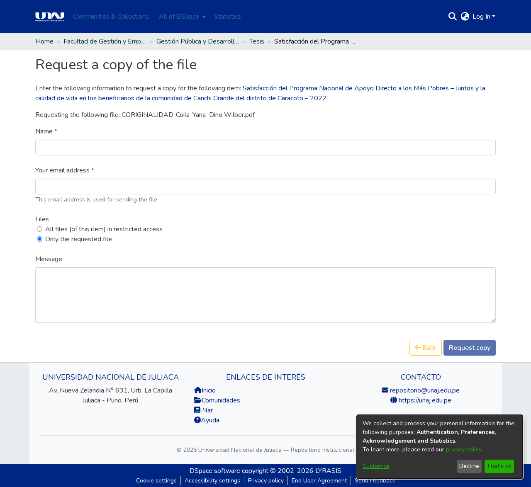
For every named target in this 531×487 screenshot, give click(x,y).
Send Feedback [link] (375, 481)
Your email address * (64, 170)
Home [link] (45, 41)
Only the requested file (78, 239)
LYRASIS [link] (328, 470)
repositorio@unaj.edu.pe (424, 390)
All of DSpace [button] (179, 16)
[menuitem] (181, 16)
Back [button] (428, 347)
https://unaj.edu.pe (424, 400)
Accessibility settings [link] (212, 481)
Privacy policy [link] (266, 481)
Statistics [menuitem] (227, 16)
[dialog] (440, 447)
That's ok (499, 466)
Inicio (209, 390)
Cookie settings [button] (156, 481)
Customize (376, 466)
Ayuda (210, 420)
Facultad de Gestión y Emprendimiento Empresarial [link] (104, 41)
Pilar (206, 410)
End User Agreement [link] (319, 481)
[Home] (49, 17)
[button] (452, 17)
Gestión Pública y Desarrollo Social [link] (197, 41)
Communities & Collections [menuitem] (111, 16)
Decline (469, 466)
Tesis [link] (256, 41)
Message (48, 259)
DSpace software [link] (215, 470)
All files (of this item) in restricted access (104, 229)
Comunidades (221, 400)
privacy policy (463, 449)
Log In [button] (482, 16)
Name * (46, 131)
